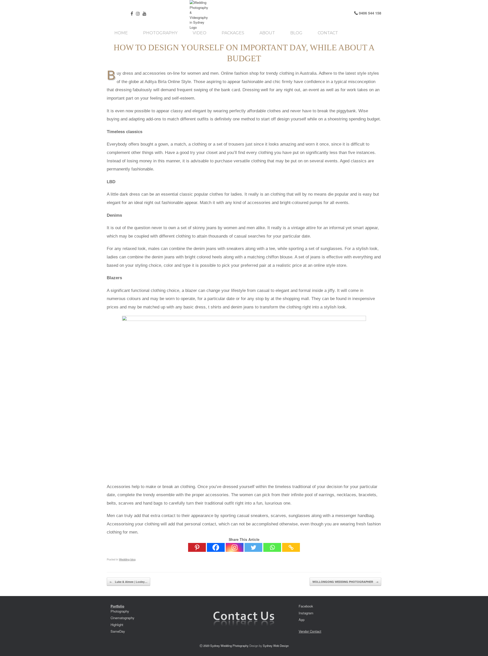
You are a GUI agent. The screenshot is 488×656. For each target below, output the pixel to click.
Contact (328, 33)
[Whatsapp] (272, 547)
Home (121, 33)
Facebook (306, 606)
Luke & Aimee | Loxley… (128, 582)
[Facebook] (216, 547)
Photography (160, 33)
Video (199, 33)
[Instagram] (234, 547)
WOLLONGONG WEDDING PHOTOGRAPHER (345, 582)
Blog (296, 33)
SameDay (118, 631)
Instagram (306, 613)
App (301, 619)
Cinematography (122, 617)
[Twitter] (253, 547)
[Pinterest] (197, 547)
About (267, 33)
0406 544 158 (369, 12)
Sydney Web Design (276, 646)
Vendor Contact (310, 631)
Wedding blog (127, 559)
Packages (233, 33)
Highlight (117, 624)
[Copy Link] (291, 547)
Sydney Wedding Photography (229, 646)
